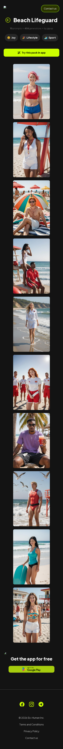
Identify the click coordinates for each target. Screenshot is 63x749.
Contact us (50, 8)
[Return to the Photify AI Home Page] (14, 8)
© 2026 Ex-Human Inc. (31, 717)
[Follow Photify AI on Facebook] (22, 704)
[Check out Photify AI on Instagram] (31, 704)
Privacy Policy (31, 731)
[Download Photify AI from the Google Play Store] (31, 669)
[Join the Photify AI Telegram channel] (41, 704)
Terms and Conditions (31, 724)
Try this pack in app (34, 52)
